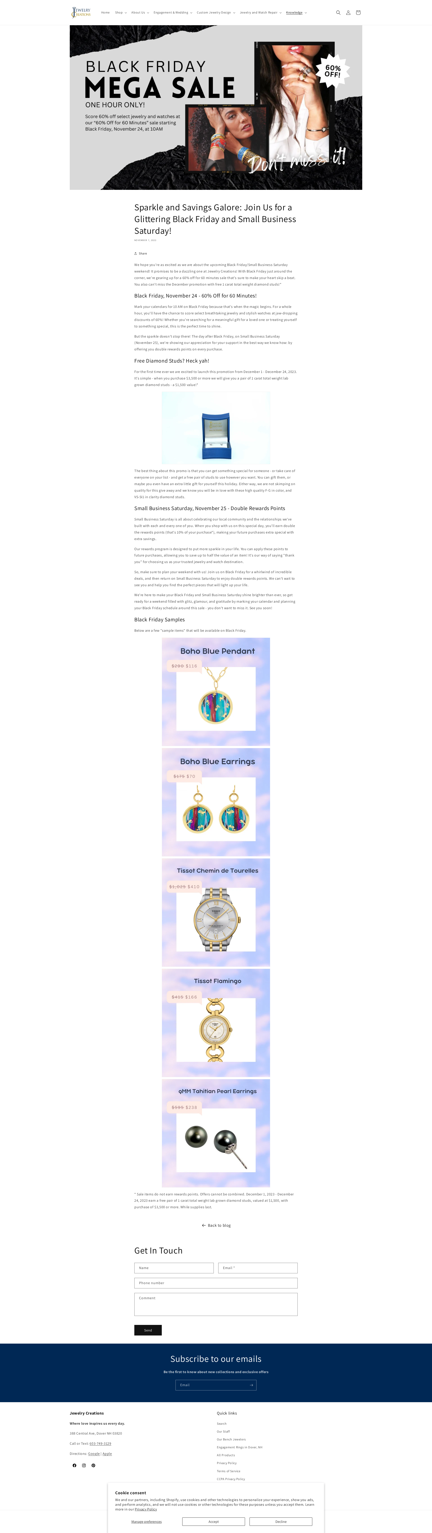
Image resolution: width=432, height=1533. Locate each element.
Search (222, 1424)
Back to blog (219, 1225)
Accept (214, 1521)
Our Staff (223, 1431)
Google (94, 1453)
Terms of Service (229, 1471)
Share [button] (143, 253)
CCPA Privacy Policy (231, 1479)
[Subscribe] (251, 1385)
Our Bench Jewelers (231, 1439)
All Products (226, 1455)
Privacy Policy (146, 1509)
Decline (281, 1521)
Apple (107, 1453)
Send (148, 1330)
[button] (120, 12)
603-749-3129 (100, 1443)
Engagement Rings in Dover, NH (239, 1447)
